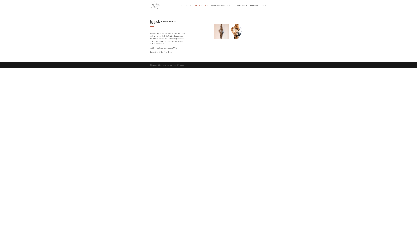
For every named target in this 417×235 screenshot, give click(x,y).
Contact (264, 6)
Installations (184, 6)
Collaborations (239, 6)
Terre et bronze (200, 6)
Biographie (254, 6)
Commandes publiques (220, 6)
